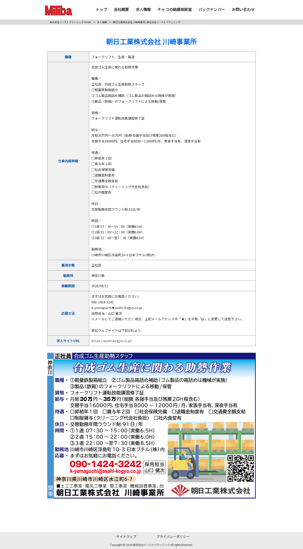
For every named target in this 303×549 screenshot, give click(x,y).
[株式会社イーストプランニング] (58, 13)
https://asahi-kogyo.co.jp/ (111, 340)
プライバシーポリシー (173, 536)
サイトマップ (126, 536)
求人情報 (102, 22)
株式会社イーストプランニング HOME (70, 22)
